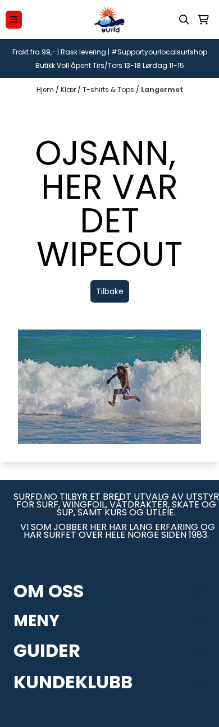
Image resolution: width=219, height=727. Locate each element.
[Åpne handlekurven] (203, 19)
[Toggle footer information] (201, 591)
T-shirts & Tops (109, 89)
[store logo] (109, 19)
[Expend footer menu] (201, 620)
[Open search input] (184, 20)
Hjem (46, 89)
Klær (69, 89)
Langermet (162, 89)
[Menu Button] (14, 19)
